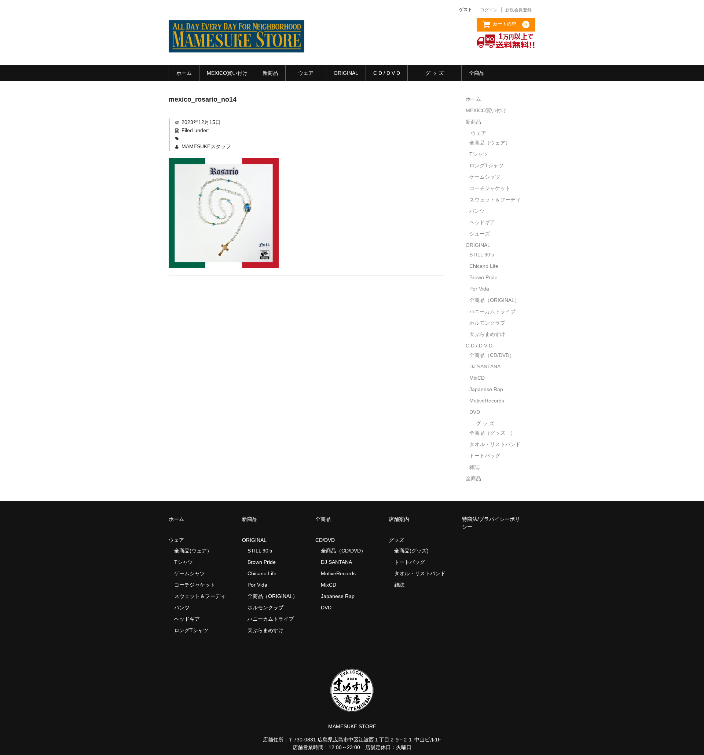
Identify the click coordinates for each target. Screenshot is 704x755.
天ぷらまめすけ (487, 334)
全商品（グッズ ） (492, 433)
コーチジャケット (489, 188)
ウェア (306, 73)
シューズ (479, 234)
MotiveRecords (486, 401)
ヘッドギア (482, 222)
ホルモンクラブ (487, 323)
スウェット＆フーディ (495, 200)
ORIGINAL (346, 73)
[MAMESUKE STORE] (236, 45)
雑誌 (474, 467)
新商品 (270, 73)
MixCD (477, 378)
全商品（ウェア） (492, 143)
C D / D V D (386, 73)
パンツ (477, 211)
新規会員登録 (518, 9)
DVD (474, 412)
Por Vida (479, 289)
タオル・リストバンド (495, 444)
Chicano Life (483, 266)
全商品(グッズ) (411, 551)
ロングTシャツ (486, 165)
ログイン (489, 9)
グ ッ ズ (434, 73)
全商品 (476, 73)
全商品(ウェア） (193, 551)
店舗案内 (399, 519)
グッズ (399, 540)
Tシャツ (478, 154)
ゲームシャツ (484, 177)
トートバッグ (484, 456)
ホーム (184, 73)
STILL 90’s (481, 255)
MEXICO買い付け (227, 73)
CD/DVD (325, 540)
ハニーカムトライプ (492, 311)
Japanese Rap (486, 389)
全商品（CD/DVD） (494, 355)
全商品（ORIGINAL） (494, 300)
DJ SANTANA (484, 366)
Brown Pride (483, 277)
